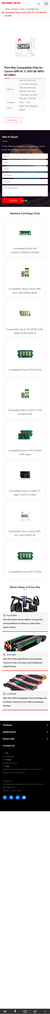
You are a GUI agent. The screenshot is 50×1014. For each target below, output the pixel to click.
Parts (23, 9)
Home (7, 9)
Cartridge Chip (32, 9)
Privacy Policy (16, 791)
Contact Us (8, 745)
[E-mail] (25, 1011)
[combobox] (25, 181)
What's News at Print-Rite (25, 587)
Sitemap (6, 791)
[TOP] (45, 1011)
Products (15, 9)
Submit (13, 200)
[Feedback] (35, 1011)
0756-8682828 (8, 756)
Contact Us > (13, 120)
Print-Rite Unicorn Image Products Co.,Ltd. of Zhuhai (22, 784)
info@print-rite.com (10, 763)
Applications (9, 732)
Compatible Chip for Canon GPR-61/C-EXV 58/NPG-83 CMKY (26, 14)
